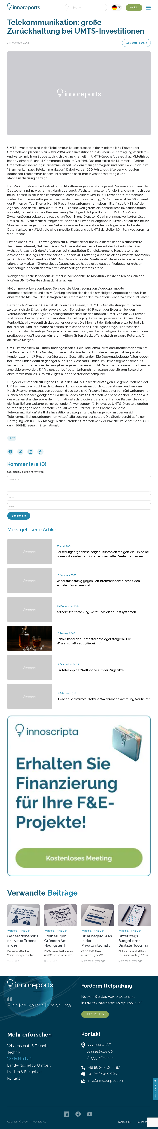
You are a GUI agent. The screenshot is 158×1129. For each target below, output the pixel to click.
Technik (13, 1052)
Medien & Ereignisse (24, 1072)
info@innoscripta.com (105, 1080)
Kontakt (134, 7)
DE (119, 7)
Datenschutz (144, 1121)
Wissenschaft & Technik (27, 1045)
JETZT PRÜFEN (95, 1014)
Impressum (124, 1121)
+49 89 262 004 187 (103, 1067)
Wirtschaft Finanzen (136, 43)
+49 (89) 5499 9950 (103, 1074)
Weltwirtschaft (19, 1059)
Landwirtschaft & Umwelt (29, 1065)
